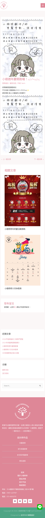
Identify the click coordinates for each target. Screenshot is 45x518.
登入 (15, 307)
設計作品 (22, 482)
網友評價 (22, 479)
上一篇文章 (6, 159)
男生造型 (22, 461)
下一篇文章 (39, 159)
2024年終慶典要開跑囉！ (11, 343)
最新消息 (13, 83)
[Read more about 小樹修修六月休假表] (22, 260)
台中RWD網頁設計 (27, 515)
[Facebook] (15, 501)
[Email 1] (30, 501)
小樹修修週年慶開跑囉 (10, 346)
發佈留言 (5, 83)
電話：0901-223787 (9, 493)
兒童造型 (22, 443)
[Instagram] (20, 501)
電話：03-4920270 (9, 497)
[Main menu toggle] (43, 5)
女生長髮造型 (22, 449)
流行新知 (5, 373)
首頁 (22, 472)
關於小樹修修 (22, 476)
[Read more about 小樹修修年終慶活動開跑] (22, 200)
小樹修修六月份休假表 (10, 350)
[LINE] (25, 501)
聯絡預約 (22, 485)
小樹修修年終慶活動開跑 (15, 229)
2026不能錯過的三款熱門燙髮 (12, 339)
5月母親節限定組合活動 (10, 353)
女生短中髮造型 (22, 455)
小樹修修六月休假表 (13, 288)
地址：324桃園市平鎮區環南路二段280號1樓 (18, 489)
